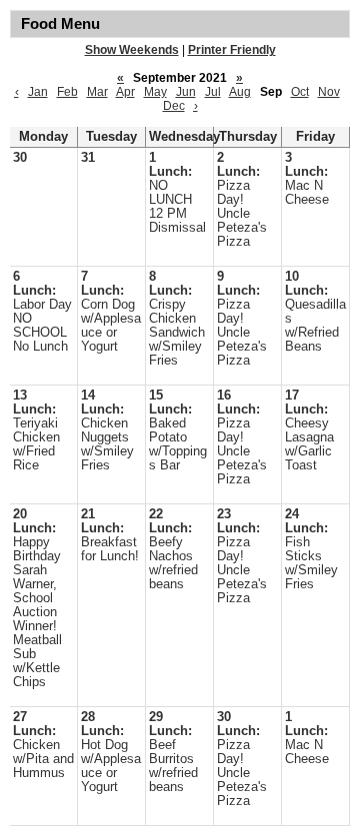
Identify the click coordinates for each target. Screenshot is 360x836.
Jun (186, 92)
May (155, 92)
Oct (300, 92)
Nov (329, 92)
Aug (240, 92)
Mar (97, 92)
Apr (125, 92)
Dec (174, 106)
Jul (213, 92)
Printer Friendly (232, 50)
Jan (38, 92)
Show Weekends (132, 50)
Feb (67, 92)
